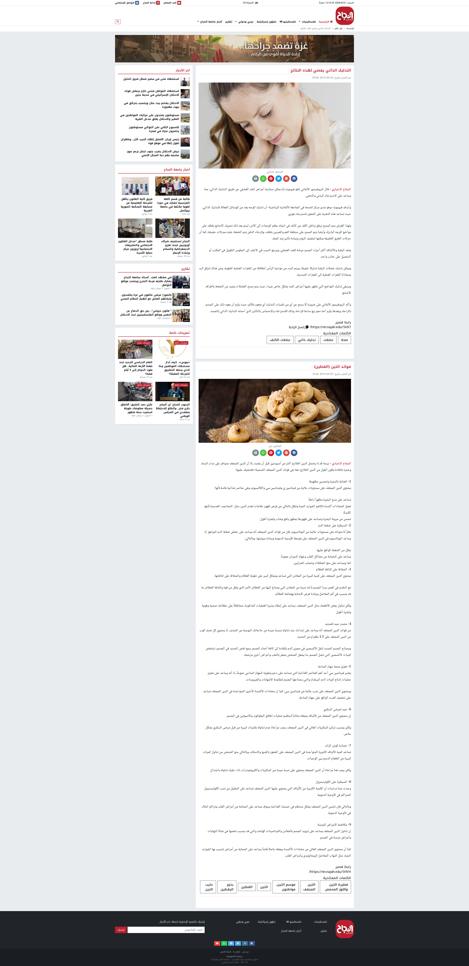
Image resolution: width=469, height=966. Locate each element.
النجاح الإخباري (345, 16)
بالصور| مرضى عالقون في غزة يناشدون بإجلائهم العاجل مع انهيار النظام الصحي (146, 297)
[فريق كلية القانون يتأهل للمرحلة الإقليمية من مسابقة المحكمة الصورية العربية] (135, 186)
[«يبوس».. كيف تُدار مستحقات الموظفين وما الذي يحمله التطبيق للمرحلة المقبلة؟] (172, 349)
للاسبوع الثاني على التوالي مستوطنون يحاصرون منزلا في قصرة (154, 129)
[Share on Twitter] (278, 178)
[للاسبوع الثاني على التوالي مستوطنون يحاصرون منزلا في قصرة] (185, 129)
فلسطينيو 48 (287, 22)
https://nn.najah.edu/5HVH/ (330, 871)
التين (264, 887)
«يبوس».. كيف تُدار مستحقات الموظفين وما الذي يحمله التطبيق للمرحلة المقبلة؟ (174, 368)
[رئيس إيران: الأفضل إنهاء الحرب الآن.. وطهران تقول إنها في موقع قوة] (185, 141)
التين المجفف (309, 886)
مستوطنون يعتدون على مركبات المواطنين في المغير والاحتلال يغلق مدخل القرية (149, 117)
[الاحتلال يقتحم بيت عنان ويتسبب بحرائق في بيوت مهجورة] (185, 105)
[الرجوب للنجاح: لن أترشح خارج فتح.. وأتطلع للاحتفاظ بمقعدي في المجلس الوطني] (172, 391)
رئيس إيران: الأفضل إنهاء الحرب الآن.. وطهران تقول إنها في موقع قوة (150, 141)
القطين (246, 887)
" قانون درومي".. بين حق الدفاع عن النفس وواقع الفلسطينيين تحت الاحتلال (146, 313)
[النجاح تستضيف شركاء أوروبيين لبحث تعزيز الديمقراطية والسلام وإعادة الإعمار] (172, 228)
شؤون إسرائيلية (266, 22)
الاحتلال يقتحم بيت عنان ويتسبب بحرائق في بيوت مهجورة (151, 105)
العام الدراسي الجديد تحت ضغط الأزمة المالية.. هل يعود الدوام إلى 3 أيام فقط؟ (135, 368)
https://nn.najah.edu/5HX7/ (330, 327)
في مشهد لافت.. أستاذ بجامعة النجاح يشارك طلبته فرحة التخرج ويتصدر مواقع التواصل (146, 281)
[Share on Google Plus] (286, 178)
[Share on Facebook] (294, 178)
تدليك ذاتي (307, 340)
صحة (344, 340)
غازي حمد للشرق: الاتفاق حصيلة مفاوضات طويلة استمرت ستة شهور (136, 408)
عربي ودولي (245, 22)
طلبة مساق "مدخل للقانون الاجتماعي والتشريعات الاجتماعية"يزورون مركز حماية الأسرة (135, 247)
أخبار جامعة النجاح (210, 22)
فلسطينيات (308, 22)
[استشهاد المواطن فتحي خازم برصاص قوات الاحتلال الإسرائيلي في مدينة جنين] (185, 93)
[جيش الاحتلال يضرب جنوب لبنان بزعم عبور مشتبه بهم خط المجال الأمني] (185, 154)
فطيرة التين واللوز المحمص (336, 886)
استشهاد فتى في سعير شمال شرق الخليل (151, 79)
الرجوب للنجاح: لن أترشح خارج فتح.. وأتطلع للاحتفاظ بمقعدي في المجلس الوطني (173, 410)
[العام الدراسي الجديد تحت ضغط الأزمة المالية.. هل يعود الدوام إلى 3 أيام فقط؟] (135, 349)
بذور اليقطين (227, 886)
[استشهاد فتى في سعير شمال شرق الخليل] (185, 81)
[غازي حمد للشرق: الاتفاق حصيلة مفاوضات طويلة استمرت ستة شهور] (135, 391)
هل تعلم (338, 28)
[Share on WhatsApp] (263, 178)
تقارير (228, 22)
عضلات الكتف (280, 340)
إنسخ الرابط (297, 327)
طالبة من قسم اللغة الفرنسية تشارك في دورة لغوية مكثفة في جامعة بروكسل (173, 204)
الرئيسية (350, 28)
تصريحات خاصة (179, 333)
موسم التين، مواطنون (286, 886)
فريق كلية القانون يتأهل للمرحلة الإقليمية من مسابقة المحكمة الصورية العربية (136, 204)
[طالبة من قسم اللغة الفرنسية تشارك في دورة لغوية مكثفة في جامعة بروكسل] (172, 186)
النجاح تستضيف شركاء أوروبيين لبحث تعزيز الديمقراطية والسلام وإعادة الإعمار (175, 247)
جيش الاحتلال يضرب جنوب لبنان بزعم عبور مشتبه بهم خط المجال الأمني (153, 153)
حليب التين (209, 886)
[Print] (255, 178)
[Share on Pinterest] (271, 178)
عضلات (328, 340)
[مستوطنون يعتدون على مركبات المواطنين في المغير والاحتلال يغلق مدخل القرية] (185, 117)
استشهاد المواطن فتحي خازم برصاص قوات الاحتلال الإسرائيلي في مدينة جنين (151, 93)
